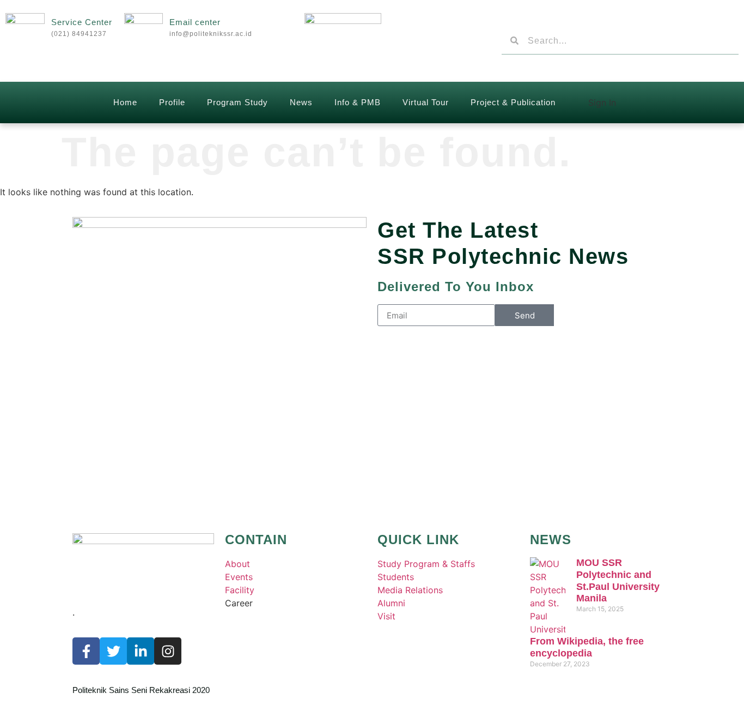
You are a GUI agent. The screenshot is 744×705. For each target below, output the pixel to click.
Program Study (237, 102)
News (301, 102)
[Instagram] (167, 651)
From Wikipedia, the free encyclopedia (587, 647)
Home (125, 102)
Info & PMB (357, 102)
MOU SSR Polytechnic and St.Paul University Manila (618, 580)
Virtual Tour (426, 102)
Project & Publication (513, 102)
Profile (172, 102)
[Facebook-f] (86, 651)
